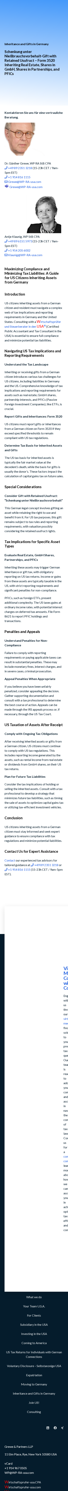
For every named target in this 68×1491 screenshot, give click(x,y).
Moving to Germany (34, 1384)
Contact (10, 860)
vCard (8, 1463)
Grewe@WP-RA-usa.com (24, 181)
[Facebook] (55, 1427)
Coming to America (34, 1343)
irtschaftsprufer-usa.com (23, 1487)
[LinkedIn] (47, 1427)
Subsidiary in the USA (34, 1324)
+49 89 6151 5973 (20, 241)
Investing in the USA (34, 1333)
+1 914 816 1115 (19, 177)
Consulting (34, 1412)
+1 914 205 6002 (19, 250)
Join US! (34, 1402)
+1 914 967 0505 (16, 1468)
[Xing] (62, 1427)
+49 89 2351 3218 (20, 168)
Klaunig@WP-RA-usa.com (25, 255)
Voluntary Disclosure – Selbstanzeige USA (34, 1366)
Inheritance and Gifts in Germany (34, 1393)
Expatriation (34, 1375)
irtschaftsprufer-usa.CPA (23, 1482)
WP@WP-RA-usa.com (19, 1472)
